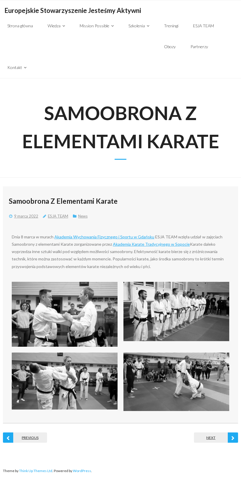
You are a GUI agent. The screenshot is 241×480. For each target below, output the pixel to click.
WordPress (82, 471)
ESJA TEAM (58, 216)
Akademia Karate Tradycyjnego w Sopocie (151, 244)
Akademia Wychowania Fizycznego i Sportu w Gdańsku (104, 236)
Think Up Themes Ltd (35, 471)
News (83, 216)
